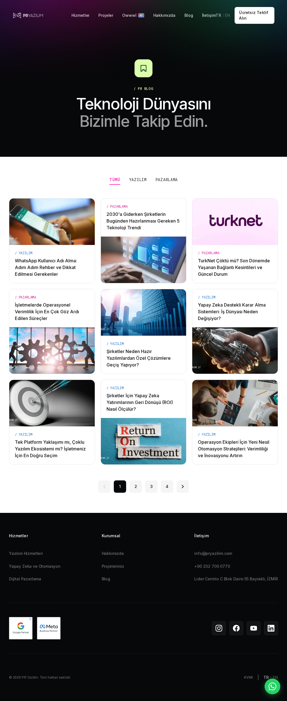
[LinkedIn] (271, 628)
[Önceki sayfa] (104, 486)
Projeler (105, 15)
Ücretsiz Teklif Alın (253, 15)
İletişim (209, 15)
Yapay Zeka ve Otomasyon (35, 566)
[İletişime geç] (272, 686)
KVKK (248, 677)
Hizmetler (80, 15)
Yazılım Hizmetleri (26, 553)
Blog (188, 15)
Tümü (114, 179)
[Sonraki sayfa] (183, 486)
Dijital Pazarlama (25, 578)
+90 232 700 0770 (212, 566)
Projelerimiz (113, 566)
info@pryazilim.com (213, 553)
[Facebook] (236, 628)
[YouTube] (254, 628)
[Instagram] (219, 628)
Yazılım (138, 179)
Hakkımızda (164, 15)
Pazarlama (167, 179)
